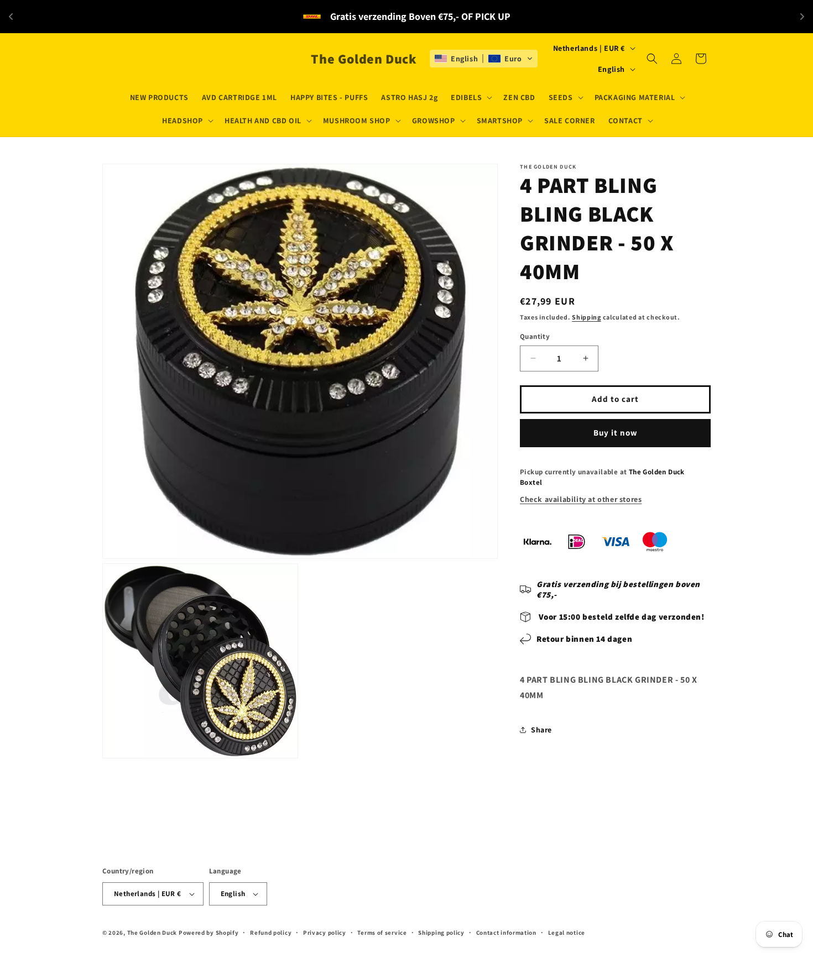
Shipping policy (441, 932)
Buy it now (615, 432)
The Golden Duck (152, 932)
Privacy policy (324, 932)
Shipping (586, 317)
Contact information (506, 932)
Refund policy (270, 932)
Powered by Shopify (209, 932)
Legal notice (566, 932)
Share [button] (541, 730)
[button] (470, 97)
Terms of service (381, 932)
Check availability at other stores (581, 499)
